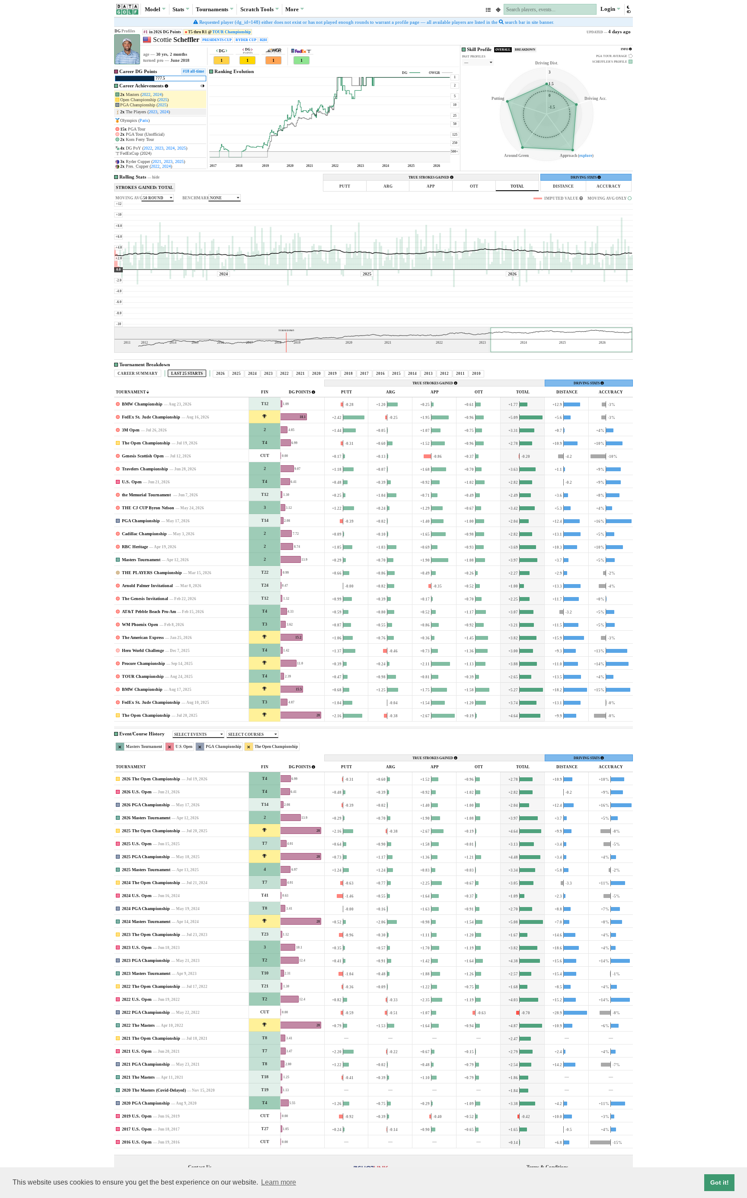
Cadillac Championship (144, 533)
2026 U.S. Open (137, 791)
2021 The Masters (138, 1077)
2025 (163, 99)
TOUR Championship (231, 32)
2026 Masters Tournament (146, 817)
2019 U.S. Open (137, 1116)
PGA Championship (141, 520)
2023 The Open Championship (151, 934)
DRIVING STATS (584, 177)
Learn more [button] (278, 1182)
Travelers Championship (145, 468)
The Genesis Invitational (145, 598)
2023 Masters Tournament (146, 973)
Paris (144, 120)
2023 (153, 111)
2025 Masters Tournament (146, 869)
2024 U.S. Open (137, 895)
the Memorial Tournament (147, 494)
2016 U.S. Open (137, 1142)
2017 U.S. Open (137, 1129)
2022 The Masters (138, 1025)
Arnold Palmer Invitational (148, 585)
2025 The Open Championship (151, 830)
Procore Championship (143, 663)
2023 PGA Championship (146, 960)
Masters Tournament (141, 559)
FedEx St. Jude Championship (151, 417)
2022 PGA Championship (146, 1012)
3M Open (131, 430)
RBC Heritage (135, 546)
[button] (628, 9)
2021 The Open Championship (151, 1038)
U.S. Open (132, 481)
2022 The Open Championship (151, 986)
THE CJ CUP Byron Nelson (148, 507)
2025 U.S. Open (137, 843)
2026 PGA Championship (146, 804)
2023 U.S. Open (137, 947)
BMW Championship (142, 404)
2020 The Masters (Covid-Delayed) (154, 1090)
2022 (146, 94)
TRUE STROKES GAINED (429, 177)
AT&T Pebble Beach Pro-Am (149, 611)
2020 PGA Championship (146, 1103)
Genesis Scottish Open (143, 456)
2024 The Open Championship (151, 882)
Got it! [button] (719, 1182)
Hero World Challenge (143, 650)
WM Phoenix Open (140, 624)
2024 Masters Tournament (146, 921)
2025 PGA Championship (146, 856)
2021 (157, 161)
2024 (157, 94)
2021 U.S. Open (137, 1051)
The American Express (143, 637)
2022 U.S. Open (137, 999)
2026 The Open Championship (151, 778)
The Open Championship (146, 443)
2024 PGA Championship (146, 908)
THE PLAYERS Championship (152, 572)
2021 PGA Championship (146, 1064)
